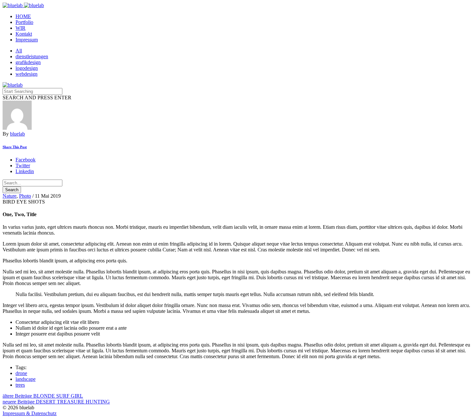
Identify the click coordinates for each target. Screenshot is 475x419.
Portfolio (24, 22)
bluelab (17, 134)
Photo (25, 196)
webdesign (26, 74)
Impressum (27, 39)
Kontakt (24, 34)
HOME (23, 16)
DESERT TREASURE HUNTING (56, 401)
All (19, 50)
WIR (21, 28)
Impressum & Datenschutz (30, 413)
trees (20, 385)
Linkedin (25, 171)
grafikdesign (28, 62)
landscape (26, 379)
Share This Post (15, 147)
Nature (9, 196)
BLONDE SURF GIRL (43, 396)
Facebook (26, 159)
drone (21, 373)
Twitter (23, 165)
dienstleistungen (32, 56)
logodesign (27, 68)
